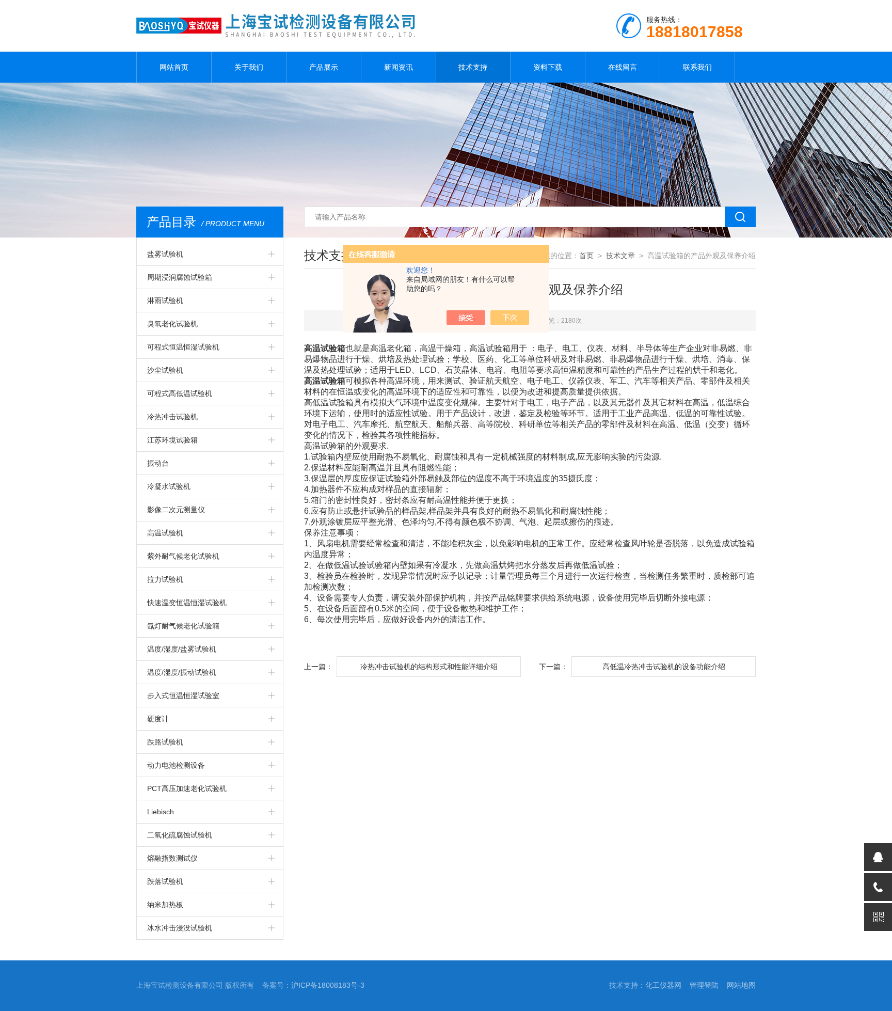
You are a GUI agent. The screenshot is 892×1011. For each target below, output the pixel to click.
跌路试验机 (165, 742)
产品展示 (323, 67)
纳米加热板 (165, 905)
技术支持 (472, 67)
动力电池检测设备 (176, 765)
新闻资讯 (398, 67)
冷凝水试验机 (168, 486)
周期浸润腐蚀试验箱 (179, 277)
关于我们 (248, 67)
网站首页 (174, 67)
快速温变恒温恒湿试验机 (187, 602)
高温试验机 (165, 533)
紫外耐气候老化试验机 (183, 556)
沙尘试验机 (165, 370)
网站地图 (741, 985)
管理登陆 (704, 985)
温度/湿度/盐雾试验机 (181, 649)
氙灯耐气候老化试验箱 (183, 626)
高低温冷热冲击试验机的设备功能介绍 (663, 666)
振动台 (158, 463)
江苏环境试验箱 (172, 440)
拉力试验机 (165, 579)
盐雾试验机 (165, 254)
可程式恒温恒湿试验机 (183, 347)
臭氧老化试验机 (172, 324)
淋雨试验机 (165, 300)
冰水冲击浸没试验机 (179, 928)
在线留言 (622, 67)
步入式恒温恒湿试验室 (183, 695)
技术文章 (620, 255)
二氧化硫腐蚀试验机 (179, 835)
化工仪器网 (663, 985)
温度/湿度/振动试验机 (181, 672)
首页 (586, 255)
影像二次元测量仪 (176, 509)
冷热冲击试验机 (172, 417)
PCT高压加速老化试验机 (187, 788)
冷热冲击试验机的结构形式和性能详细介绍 (429, 666)
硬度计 (158, 719)
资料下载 (547, 67)
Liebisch (160, 812)
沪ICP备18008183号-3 (327, 985)
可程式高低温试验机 (179, 393)
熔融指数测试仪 (172, 858)
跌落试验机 (165, 881)
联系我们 (697, 67)
